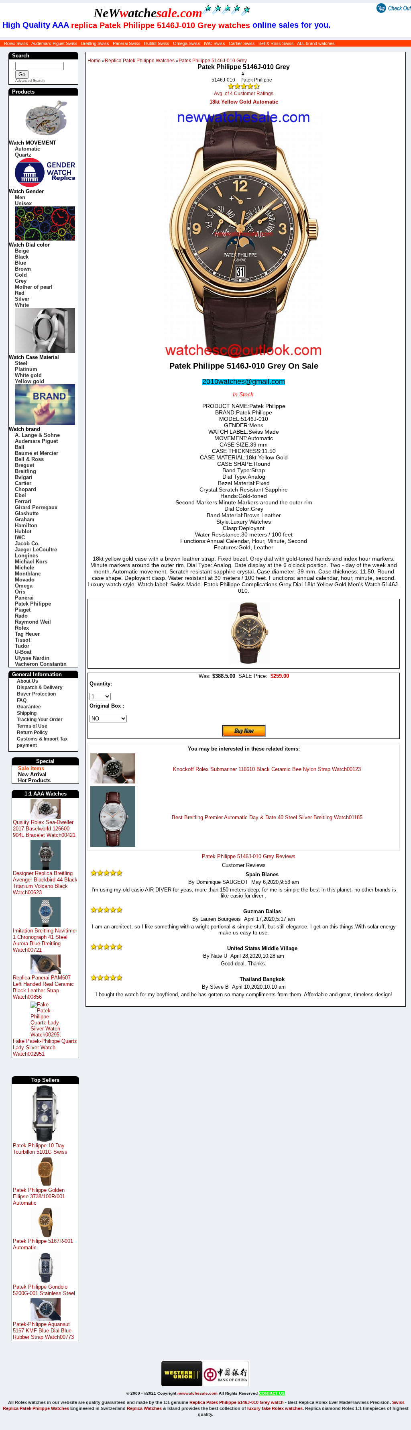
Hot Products (34, 780)
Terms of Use (32, 726)
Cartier (23, 483)
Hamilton (26, 525)
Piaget (23, 610)
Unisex (23, 203)
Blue (20, 263)
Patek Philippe (33, 604)
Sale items (31, 768)
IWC (20, 537)
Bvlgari (24, 477)
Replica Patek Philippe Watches (140, 60)
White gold (28, 375)
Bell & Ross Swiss (276, 43)
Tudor (22, 646)
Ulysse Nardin (32, 658)
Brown (23, 269)
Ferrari (23, 501)
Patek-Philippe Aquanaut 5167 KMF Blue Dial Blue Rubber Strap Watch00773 (43, 1330)
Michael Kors (31, 562)
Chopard (25, 489)
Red (19, 293)
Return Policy (32, 732)
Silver (22, 299)
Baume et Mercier (36, 453)
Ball (19, 447)
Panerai (24, 598)
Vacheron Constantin (41, 664)
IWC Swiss (214, 43)
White (22, 305)
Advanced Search (30, 81)
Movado (25, 580)
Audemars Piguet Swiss (54, 43)
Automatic (27, 149)
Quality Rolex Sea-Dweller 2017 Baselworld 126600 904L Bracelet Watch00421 (44, 828)
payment (27, 745)
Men (20, 197)
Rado (21, 616)
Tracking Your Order (40, 719)
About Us (27, 681)
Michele (24, 568)
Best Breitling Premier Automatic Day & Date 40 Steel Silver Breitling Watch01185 (267, 817)
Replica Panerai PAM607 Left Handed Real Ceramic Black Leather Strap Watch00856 (43, 987)
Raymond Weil (33, 622)
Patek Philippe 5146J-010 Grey (213, 60)
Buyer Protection (36, 694)
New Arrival (32, 774)
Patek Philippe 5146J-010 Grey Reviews (248, 856)
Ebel (20, 495)
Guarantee (29, 707)
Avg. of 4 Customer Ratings (243, 93)
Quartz (23, 155)
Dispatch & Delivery (40, 687)
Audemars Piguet (36, 441)
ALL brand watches (316, 43)
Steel (21, 363)
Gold (21, 275)
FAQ (21, 700)
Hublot (23, 531)
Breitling (25, 471)
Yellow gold (29, 381)
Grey (20, 281)
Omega (24, 586)
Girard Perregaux (36, 507)
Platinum (26, 369)
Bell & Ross (29, 459)
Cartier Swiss (242, 43)
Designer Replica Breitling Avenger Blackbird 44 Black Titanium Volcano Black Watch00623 (45, 883)
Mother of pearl (34, 287)
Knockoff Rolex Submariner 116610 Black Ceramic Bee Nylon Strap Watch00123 (267, 769)
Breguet (24, 465)
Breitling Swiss (95, 43)
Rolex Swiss (16, 43)
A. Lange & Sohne (37, 435)
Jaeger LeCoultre (36, 550)
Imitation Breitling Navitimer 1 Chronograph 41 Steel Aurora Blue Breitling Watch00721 (45, 940)
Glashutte (27, 513)
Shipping (27, 713)
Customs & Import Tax (42, 739)
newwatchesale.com (197, 1393)
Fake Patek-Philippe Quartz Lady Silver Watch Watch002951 (45, 1047)
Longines (26, 556)
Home (94, 60)
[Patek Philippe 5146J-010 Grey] (250, 662)
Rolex (22, 628)
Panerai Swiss (126, 43)
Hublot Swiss (156, 43)
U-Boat (23, 652)
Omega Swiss (186, 43)
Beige (22, 251)
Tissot (22, 640)
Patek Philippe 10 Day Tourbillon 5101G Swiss (40, 1148)
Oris (20, 592)
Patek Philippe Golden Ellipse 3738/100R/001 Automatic (39, 1196)
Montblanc (28, 574)
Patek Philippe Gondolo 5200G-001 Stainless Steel (44, 1290)
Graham (25, 519)
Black (21, 257)
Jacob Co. (27, 544)
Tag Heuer (27, 634)
